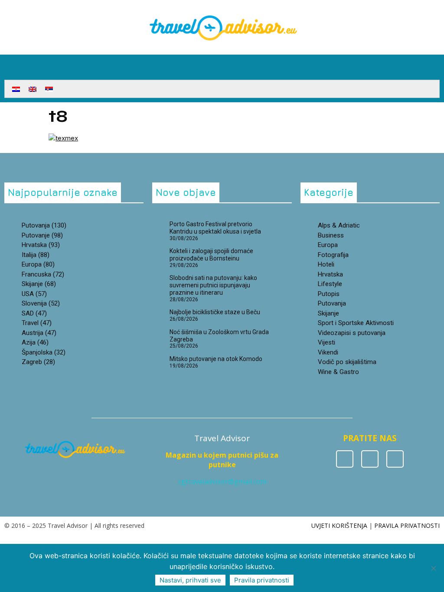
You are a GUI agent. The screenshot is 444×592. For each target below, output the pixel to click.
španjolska (43, 352)
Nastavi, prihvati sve (190, 580)
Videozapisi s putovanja (351, 333)
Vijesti (326, 342)
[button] (434, 65)
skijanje (39, 284)
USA (34, 294)
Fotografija (333, 255)
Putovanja (332, 303)
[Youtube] (395, 459)
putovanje (42, 235)
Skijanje (328, 313)
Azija (35, 342)
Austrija (39, 333)
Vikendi (328, 352)
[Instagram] (370, 459)
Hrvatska (330, 274)
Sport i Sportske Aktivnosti (356, 323)
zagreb (38, 362)
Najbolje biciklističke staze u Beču (215, 312)
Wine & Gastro (338, 372)
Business (331, 235)
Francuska (43, 274)
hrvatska (41, 245)
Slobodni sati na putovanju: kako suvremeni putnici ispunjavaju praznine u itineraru (213, 285)
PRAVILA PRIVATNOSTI (407, 525)
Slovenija (41, 303)
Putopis (329, 294)
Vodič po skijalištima (347, 362)
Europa (38, 264)
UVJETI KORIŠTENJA (339, 525)
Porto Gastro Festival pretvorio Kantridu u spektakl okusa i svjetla (215, 228)
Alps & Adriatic (339, 225)
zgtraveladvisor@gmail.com (222, 481)
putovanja (44, 225)
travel (37, 323)
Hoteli (326, 264)
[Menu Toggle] (222, 75)
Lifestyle (330, 284)
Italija (35, 255)
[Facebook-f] (344, 459)
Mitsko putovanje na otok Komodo (216, 358)
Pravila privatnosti (261, 580)
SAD (34, 313)
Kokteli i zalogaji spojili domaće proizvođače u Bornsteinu (211, 254)
